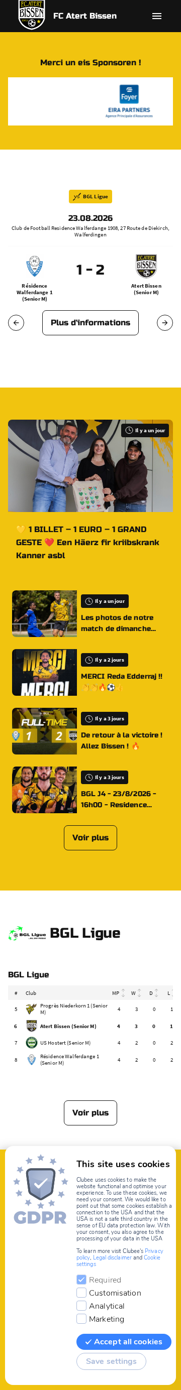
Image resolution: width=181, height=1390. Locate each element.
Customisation (115, 1293)
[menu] (157, 16)
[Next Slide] (165, 323)
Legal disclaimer (112, 1257)
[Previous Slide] (16, 323)
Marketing (106, 1319)
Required (105, 1280)
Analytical (107, 1306)
